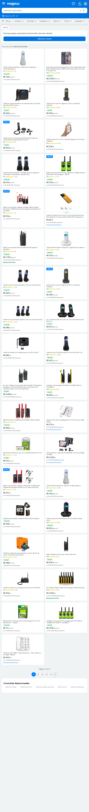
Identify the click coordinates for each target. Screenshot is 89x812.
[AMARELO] (62, 208)
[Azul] (66, 208)
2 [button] (38, 674)
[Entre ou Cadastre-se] (85, 4)
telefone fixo (62, 687)
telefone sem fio (26, 687)
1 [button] (33, 674)
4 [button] (46, 674)
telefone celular (10, 687)
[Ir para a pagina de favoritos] (73, 3)
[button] (80, 10)
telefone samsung (77, 687)
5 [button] (51, 674)
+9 (70, 208)
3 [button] (42, 674)
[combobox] (44, 10)
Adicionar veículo (44, 39)
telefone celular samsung (45, 687)
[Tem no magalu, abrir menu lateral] (4, 3)
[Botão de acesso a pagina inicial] (38, 4)
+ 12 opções (66, 212)
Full (6, 27)
